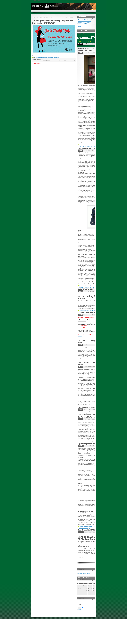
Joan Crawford (91, 146)
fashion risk (86, 285)
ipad (91, 526)
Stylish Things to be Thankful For (89, 444)
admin (89, 52)
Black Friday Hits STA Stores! (88, 530)
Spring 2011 (48, 60)
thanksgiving (85, 528)
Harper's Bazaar (85, 146)
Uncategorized (95, 344)
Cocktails (37, 57)
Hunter (91, 285)
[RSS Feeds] (92, 9)
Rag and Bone (86, 287)
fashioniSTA (86, 37)
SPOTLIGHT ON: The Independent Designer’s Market (94, 363)
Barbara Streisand (88, 145)
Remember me (86, 608)
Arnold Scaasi (81, 145)
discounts (41, 57)
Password (80, 604)
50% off (80, 310)
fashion (85, 526)
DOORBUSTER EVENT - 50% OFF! (89, 312)
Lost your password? (82, 611)
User (79, 600)
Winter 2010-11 (95, 150)
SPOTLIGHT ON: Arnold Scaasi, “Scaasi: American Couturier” (92, 50)
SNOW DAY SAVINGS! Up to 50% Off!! (91, 289)
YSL (89, 528)
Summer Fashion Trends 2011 (70, 17)
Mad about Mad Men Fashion (84, 22)
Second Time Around (94, 310)
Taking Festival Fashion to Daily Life (85, 19)
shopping (51, 57)
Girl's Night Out (46, 57)
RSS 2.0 (65, 60)
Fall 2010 (93, 52)
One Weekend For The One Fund (84, 21)
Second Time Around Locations (84, 572)
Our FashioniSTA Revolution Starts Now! (92, 417)
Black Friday (81, 526)
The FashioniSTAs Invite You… (88, 407)
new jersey (81, 528)
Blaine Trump (94, 145)
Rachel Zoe (81, 287)
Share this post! (37, 59)
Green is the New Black (82, 23)
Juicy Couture (94, 526)
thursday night (56, 57)
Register (79, 609)
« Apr (81, 593)
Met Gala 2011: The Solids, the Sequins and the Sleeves (42, 17)
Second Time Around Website (84, 573)
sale (88, 310)
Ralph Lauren (91, 287)
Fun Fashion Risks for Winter (88, 148)
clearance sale (85, 310)
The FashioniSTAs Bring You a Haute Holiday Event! (94, 341)
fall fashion (81, 285)
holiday (88, 526)
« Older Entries (80, 557)
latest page (80, 434)
